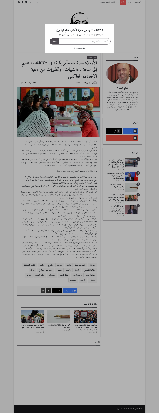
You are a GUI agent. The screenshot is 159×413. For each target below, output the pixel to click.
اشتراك (54, 41)
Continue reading (79, 48)
